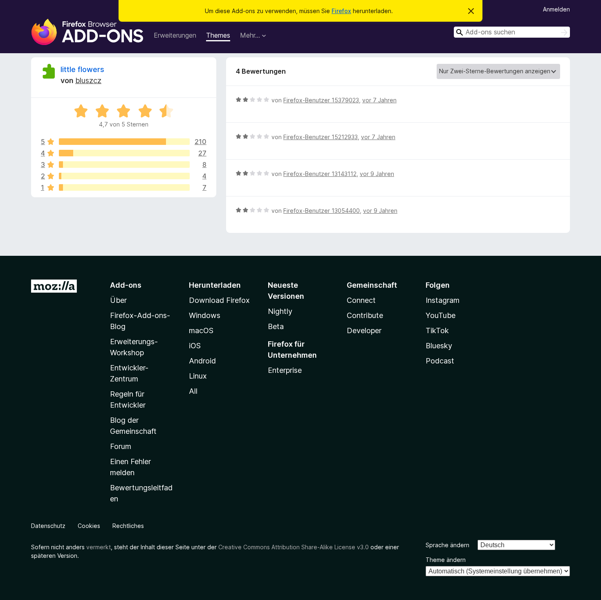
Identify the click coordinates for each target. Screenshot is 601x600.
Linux (198, 376)
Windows (204, 315)
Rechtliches (128, 525)
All (193, 391)
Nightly (280, 311)
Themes (218, 35)
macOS (201, 330)
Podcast (440, 360)
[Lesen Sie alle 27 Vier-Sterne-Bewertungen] (124, 153)
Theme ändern (446, 559)
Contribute (365, 315)
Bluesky (439, 345)
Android (202, 360)
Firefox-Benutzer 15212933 (320, 136)
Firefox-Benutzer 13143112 (320, 173)
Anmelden (556, 9)
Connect (361, 300)
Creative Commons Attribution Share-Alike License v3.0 (293, 547)
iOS (195, 345)
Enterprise (285, 370)
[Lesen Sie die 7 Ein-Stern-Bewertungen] (124, 187)
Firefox (341, 10)
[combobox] (512, 32)
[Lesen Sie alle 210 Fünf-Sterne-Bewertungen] (124, 141)
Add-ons (125, 285)
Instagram (443, 300)
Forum (120, 446)
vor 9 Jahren (377, 173)
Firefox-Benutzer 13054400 (321, 210)
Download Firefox (219, 300)
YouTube (440, 315)
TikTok (437, 330)
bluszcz (88, 80)
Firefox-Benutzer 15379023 (321, 100)
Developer (364, 330)
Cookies (89, 525)
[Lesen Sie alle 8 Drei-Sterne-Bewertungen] (124, 164)
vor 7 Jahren (379, 100)
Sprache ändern (447, 544)
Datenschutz (48, 525)
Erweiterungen (175, 35)
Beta (276, 326)
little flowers (82, 69)
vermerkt (98, 547)
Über (118, 300)
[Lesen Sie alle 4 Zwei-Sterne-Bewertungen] (124, 176)
